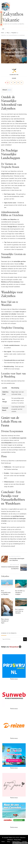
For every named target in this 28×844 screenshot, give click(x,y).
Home (3, 841)
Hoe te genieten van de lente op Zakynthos (19, 611)
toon (9, 90)
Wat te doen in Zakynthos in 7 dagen (5, 621)
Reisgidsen (14, 44)
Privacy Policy (17, 839)
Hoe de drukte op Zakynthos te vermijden (20, 592)
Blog (8, 841)
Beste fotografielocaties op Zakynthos (6, 592)
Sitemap (24, 841)
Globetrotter (14, 74)
